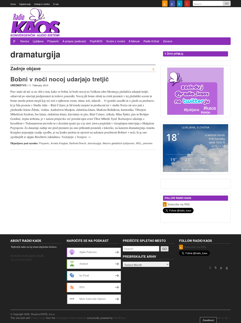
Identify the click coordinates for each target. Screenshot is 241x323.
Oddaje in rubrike (42, 3)
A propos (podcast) (74, 41)
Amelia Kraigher (59, 143)
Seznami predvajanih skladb (27, 255)
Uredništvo (18, 85)
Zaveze (167, 41)
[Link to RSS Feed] (165, 4)
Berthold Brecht (77, 143)
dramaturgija (94, 143)
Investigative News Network (71, 318)
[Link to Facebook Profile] (172, 4)
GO (227, 3)
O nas (56, 3)
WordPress (120, 318)
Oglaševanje (25, 3)
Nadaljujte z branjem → (76, 137)
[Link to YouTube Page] (187, 4)
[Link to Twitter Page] (180, 4)
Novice (24, 41)
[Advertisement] (162, 27)
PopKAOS (96, 41)
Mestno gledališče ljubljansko (119, 143)
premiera (147, 143)
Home (13, 3)
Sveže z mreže (115, 41)
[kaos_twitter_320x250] (195, 91)
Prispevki (53, 41)
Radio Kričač (151, 41)
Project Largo (38, 318)
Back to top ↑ (223, 318)
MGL (138, 143)
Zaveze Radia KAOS (21, 259)
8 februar (134, 41)
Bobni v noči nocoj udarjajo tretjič (59, 79)
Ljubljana (38, 41)
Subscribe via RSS (179, 204)
